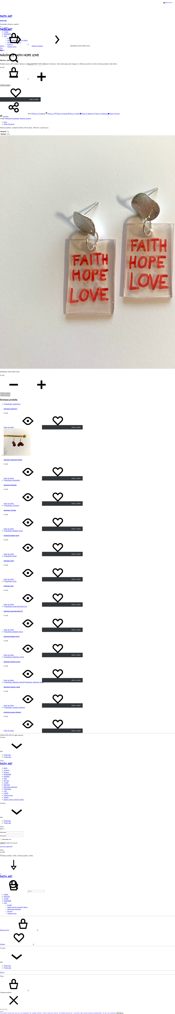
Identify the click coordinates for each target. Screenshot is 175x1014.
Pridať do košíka (5, 85)
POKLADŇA (7, 789)
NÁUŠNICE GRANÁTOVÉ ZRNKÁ (13, 460)
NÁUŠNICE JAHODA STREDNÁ (12, 712)
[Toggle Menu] (0, 26)
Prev (1, 48)
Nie (120, 1013)
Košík (5, 779)
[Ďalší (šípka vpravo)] (2, 1011)
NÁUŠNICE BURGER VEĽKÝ (11, 536)
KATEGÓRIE (7, 774)
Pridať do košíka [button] (9, 427)
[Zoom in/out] (0, 1009)
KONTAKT (7, 776)
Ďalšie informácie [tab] (9, 124)
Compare (6, 770)
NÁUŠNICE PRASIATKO (10, 485)
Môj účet (6, 781)
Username (3, 832)
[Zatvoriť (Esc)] (6, 1009)
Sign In (2, 972)
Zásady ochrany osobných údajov (14, 800)
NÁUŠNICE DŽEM (9, 561)
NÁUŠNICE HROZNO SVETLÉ (12, 662)
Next (1, 50)
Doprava (6, 772)
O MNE (6, 783)
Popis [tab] (5, 122)
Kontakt (9, 905)
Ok (117, 1013)
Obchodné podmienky (10, 787)
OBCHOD (7, 785)
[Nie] (123, 1013)
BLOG (5, 768)
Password (3, 836)
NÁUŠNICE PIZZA (9, 586)
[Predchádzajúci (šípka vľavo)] (0, 1011)
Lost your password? (6, 846)
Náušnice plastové (37, 46)
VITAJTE (6, 793)
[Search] (22, 891)
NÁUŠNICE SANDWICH (10, 409)
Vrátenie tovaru (8, 795)
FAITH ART (3, 21)
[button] (4, 116)
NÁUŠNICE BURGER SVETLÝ (12, 637)
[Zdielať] (4, 1009)
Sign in (2, 843)
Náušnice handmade (13, 118)
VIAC (5, 791)
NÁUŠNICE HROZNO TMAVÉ (12, 687)
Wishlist (6, 797)
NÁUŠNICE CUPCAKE (10, 510)
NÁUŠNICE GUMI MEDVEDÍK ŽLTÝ (13, 611)
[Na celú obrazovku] (2, 1009)
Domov (2, 46)
